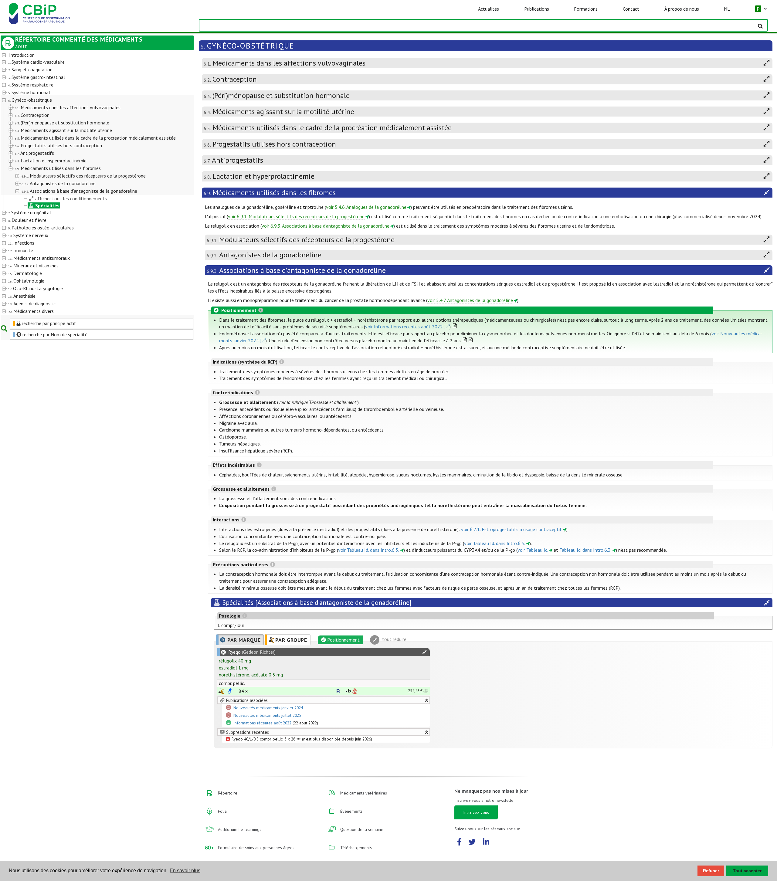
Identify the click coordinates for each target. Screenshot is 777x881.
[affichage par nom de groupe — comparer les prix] (221, 691)
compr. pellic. (232, 683)
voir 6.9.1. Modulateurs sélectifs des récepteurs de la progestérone (296, 216)
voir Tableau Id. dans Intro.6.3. (494, 543)
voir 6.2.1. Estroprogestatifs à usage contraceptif (511, 529)
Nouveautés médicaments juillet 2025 (267, 715)
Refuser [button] (711, 870)
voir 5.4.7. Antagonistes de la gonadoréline (470, 300)
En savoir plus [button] (185, 870)
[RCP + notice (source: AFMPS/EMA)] (229, 691)
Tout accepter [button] (747, 870)
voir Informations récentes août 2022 (404, 327)
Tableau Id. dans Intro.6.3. (585, 550)
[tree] (89, 183)
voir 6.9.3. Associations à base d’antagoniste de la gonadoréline (325, 226)
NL (727, 9)
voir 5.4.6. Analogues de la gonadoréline (366, 207)
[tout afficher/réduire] (424, 652)
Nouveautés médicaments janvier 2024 (268, 707)
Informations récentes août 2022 (262, 723)
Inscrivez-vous (476, 812)
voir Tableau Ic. (532, 550)
